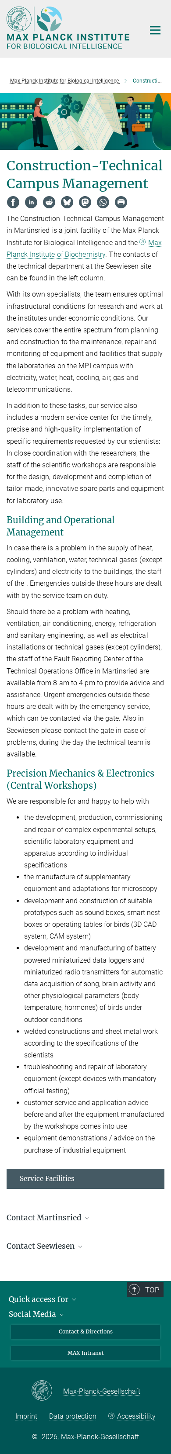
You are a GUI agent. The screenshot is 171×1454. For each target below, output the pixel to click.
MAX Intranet (86, 1353)
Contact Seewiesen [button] (41, 1246)
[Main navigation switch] (155, 30)
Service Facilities (47, 1178)
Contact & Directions (86, 1331)
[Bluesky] (67, 202)
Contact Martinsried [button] (45, 1217)
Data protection (72, 1416)
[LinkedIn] (31, 202)
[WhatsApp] (103, 202)
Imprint (26, 1416)
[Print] (121, 202)
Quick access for (39, 1299)
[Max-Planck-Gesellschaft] (47, 1391)
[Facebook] (13, 202)
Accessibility (136, 1416)
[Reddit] (49, 202)
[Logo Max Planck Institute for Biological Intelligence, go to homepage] (69, 28)
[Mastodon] (85, 202)
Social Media (33, 1314)
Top (152, 1289)
